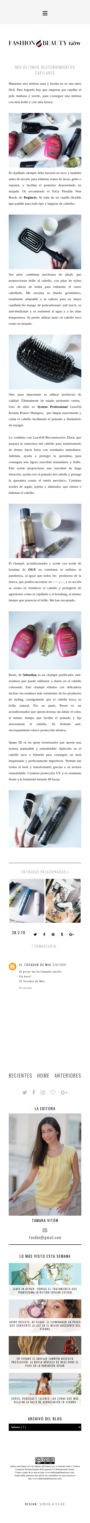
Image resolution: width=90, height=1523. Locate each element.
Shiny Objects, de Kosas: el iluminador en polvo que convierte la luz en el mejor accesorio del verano (45, 1325)
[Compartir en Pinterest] (53, 935)
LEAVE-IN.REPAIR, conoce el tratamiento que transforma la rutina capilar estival (45, 1290)
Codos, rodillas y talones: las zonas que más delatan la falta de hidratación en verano (45, 1400)
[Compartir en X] (35, 935)
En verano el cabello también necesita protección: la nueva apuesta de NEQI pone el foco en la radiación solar (45, 1362)
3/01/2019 (59, 964)
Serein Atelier (52, 1504)
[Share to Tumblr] (62, 935)
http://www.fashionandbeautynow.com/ (57, 1472)
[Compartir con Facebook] (44, 935)
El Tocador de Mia (35, 964)
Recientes (20, 1075)
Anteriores (67, 1075)
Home (43, 1075)
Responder (25, 987)
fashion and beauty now (45, 1466)
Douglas (58, 582)
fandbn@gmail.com (45, 1237)
